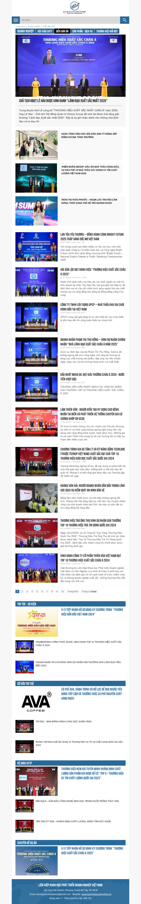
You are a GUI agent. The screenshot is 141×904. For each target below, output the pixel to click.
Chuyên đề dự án (27, 842)
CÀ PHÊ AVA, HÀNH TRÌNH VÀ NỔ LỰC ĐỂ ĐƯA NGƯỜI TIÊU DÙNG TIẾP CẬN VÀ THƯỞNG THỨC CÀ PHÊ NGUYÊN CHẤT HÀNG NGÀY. (91, 694)
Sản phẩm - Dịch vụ (82, 31)
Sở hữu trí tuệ (25, 683)
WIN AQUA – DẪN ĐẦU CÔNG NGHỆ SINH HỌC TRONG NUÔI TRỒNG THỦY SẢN (77, 801)
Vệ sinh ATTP (24, 763)
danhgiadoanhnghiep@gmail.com (53, 894)
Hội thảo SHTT (45, 31)
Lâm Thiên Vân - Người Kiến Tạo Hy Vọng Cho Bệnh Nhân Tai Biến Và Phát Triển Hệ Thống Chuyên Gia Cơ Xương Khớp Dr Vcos (91, 414)
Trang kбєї (73, 591)
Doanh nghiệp (34, 26)
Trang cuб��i (89, 591)
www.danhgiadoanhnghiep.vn (96, 894)
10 (62, 591)
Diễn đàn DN (49, 26)
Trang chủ (20, 26)
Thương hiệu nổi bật (107, 31)
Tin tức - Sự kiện (26, 604)
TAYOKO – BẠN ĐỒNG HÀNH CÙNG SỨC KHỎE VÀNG (64, 721)
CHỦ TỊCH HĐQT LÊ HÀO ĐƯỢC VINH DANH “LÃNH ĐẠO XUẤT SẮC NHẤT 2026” (63, 100)
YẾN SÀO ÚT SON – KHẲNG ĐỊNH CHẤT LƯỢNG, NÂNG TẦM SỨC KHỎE (73, 821)
